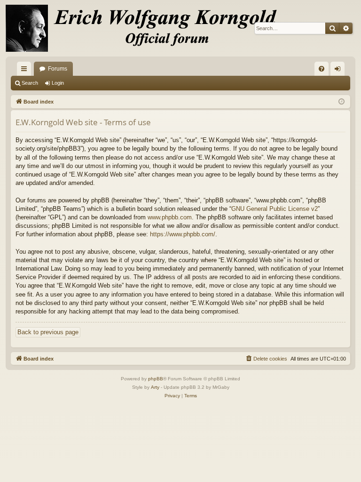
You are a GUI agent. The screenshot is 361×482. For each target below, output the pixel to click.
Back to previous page (47, 332)
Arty (155, 387)
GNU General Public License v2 (274, 208)
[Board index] (147, 28)
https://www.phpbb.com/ (182, 234)
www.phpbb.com (170, 217)
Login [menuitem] (339, 70)
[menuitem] (321, 69)
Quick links (26, 70)
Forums (57, 68)
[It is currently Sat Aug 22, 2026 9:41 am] (341, 101)
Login (58, 83)
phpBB (155, 378)
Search (30, 83)
